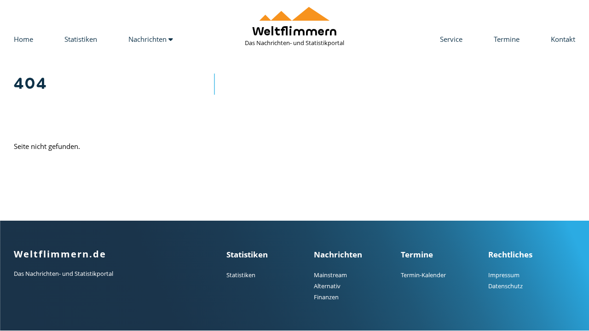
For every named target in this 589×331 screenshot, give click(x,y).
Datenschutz (505, 286)
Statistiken (80, 39)
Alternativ (327, 286)
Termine (507, 39)
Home (23, 39)
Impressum (504, 275)
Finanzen (326, 297)
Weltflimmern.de (60, 254)
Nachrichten (148, 39)
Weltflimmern (294, 35)
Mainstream (330, 275)
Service (451, 39)
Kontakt (563, 39)
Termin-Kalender (423, 275)
